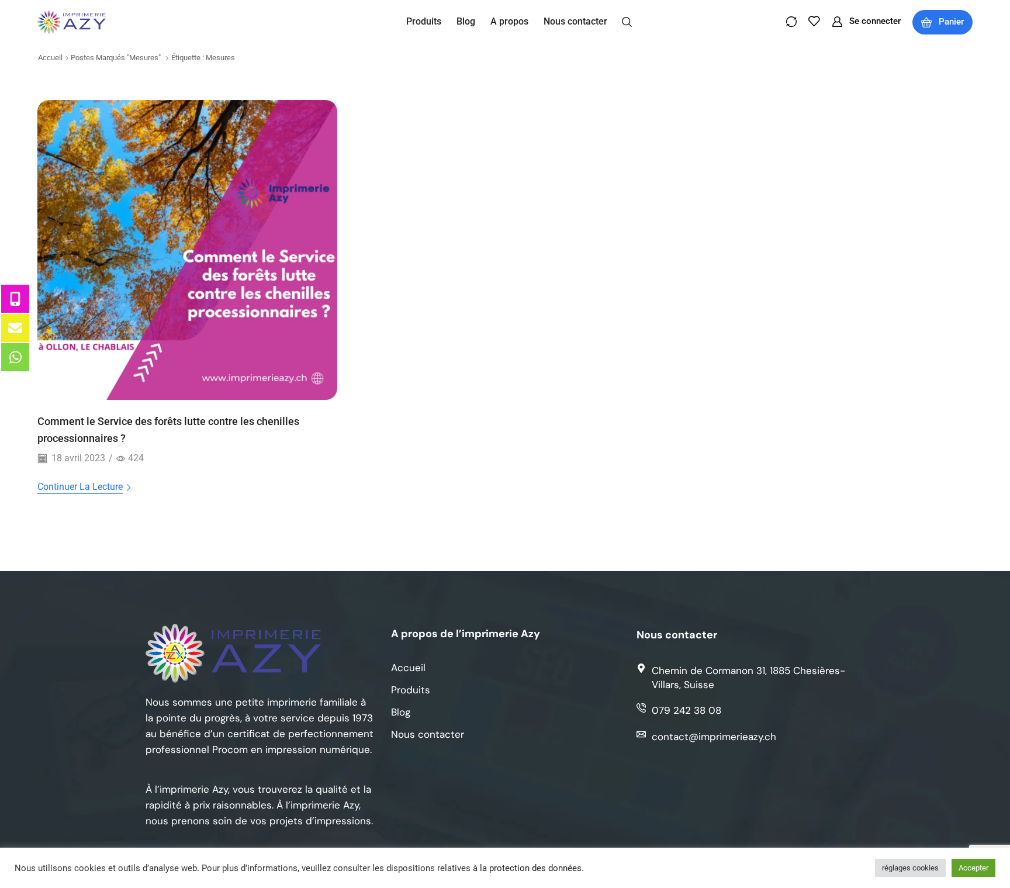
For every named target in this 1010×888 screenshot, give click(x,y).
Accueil (50, 57)
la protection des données (531, 868)
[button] (627, 21)
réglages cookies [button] (910, 867)
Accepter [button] (973, 867)
